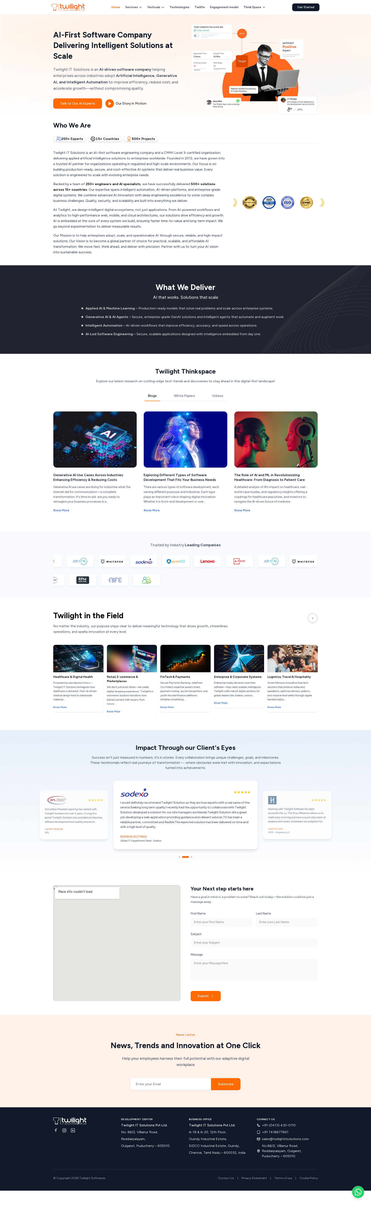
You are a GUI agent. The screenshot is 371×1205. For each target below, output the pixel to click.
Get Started (305, 7)
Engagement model (224, 7)
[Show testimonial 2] (183, 844)
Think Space (252, 7)
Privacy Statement (254, 1165)
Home (115, 7)
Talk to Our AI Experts (77, 103)
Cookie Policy (309, 1165)
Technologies (179, 7)
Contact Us (226, 1165)
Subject (196, 921)
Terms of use (283, 1165)
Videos (217, 396)
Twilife (200, 7)
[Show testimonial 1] (179, 844)
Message (197, 941)
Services (131, 7)
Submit (203, 983)
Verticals (153, 7)
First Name (198, 900)
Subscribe (226, 1071)
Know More (61, 510)
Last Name (263, 900)
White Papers (184, 396)
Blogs (152, 396)
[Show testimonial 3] (189, 844)
